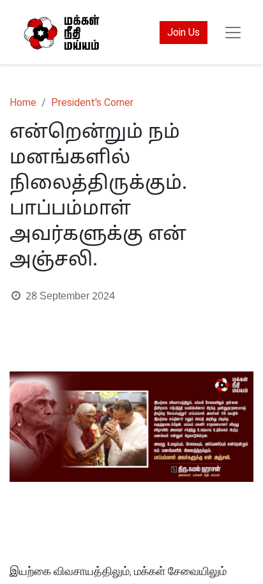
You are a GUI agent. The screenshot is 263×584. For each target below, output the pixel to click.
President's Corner (92, 102)
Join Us (183, 32)
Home (23, 102)
